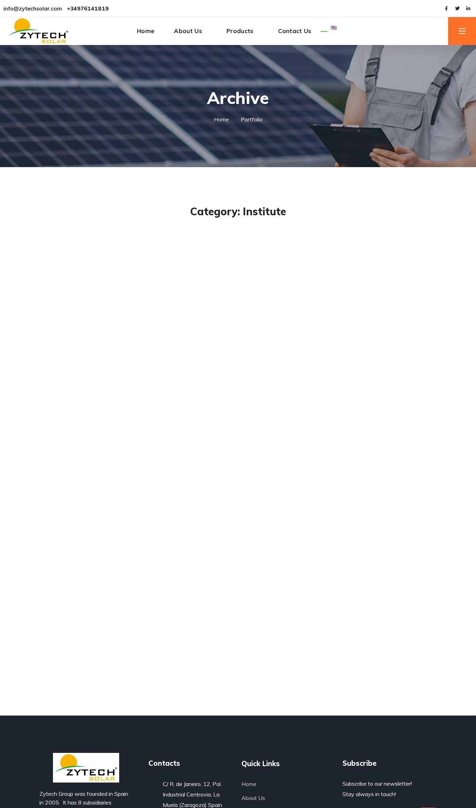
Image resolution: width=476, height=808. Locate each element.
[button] (408, 30)
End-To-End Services (237, 239)
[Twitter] (457, 8)
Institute (203, 227)
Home (221, 119)
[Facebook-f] (446, 8)
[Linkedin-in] (468, 8)
